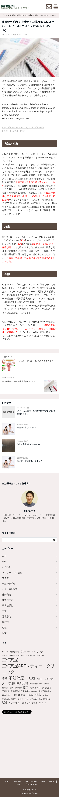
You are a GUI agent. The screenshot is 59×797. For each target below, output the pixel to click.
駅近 (4, 702)
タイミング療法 (8, 655)
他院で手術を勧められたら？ (29, 444)
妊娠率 (48, 687)
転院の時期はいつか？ (26, 427)
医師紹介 (17, 782)
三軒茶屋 (10, 659)
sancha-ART (24, 35)
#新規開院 (14, 651)
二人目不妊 (48, 678)
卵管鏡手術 (7, 600)
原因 (25, 687)
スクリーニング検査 (12, 572)
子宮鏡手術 (7, 605)
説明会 (51, 782)
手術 (4, 611)
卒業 (11, 688)
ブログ (5, 578)
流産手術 (6, 616)
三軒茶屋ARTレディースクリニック (28, 668)
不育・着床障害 (10, 589)
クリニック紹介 (31, 782)
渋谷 (38, 695)
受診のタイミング (37, 688)
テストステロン (21, 655)
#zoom (5, 652)
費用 (43, 782)
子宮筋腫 (5, 691)
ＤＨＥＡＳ (42, 703)
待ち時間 (34, 691)
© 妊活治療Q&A (29, 790)
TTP (28, 652)
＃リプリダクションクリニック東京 (23, 703)
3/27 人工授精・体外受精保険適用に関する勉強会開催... (36, 412)
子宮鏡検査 (25, 691)
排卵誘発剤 (6, 695)
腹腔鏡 (5, 622)
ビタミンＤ (32, 655)
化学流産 (5, 688)
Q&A (4, 561)
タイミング (37, 651)
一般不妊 (40, 655)
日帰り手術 (19, 695)
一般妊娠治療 (8, 583)
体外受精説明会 (36, 683)
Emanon (35, 793)
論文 (4, 633)
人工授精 (8, 683)
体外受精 (6, 594)
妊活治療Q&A (8, 6)
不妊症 (30, 678)
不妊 (4, 678)
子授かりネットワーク (34, 784)
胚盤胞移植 (6, 699)
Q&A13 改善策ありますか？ (30, 461)
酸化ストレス (23, 699)
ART (4, 556)
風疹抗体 (46, 699)
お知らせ (6, 567)
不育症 (39, 678)
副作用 (46, 683)
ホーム (7, 782)
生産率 (45, 695)
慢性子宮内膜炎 (45, 691)
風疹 (40, 699)
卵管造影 (18, 688)
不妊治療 (16, 678)
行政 (4, 627)
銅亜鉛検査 (33, 699)
